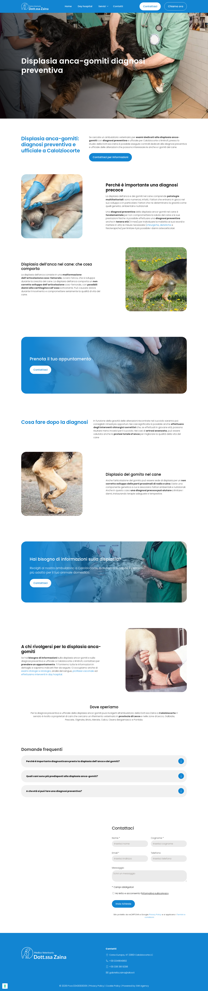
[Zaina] (34, 6)
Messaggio (118, 867)
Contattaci (150, 6)
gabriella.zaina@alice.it (122, 972)
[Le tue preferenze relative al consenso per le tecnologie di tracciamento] (5, 986)
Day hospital (85, 6)
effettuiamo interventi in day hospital (41, 674)
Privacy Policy (155, 914)
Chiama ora (175, 6)
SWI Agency (142, 985)
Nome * (116, 838)
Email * (115, 853)
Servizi (102, 6)
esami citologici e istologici (36, 671)
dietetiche (165, 225)
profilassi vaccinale (84, 671)
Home (68, 6)
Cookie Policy (113, 985)
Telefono (156, 853)
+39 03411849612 (118, 960)
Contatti (118, 6)
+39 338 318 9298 (118, 966)
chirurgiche (153, 225)
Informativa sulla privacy (155, 893)
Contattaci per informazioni (110, 157)
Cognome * (157, 838)
